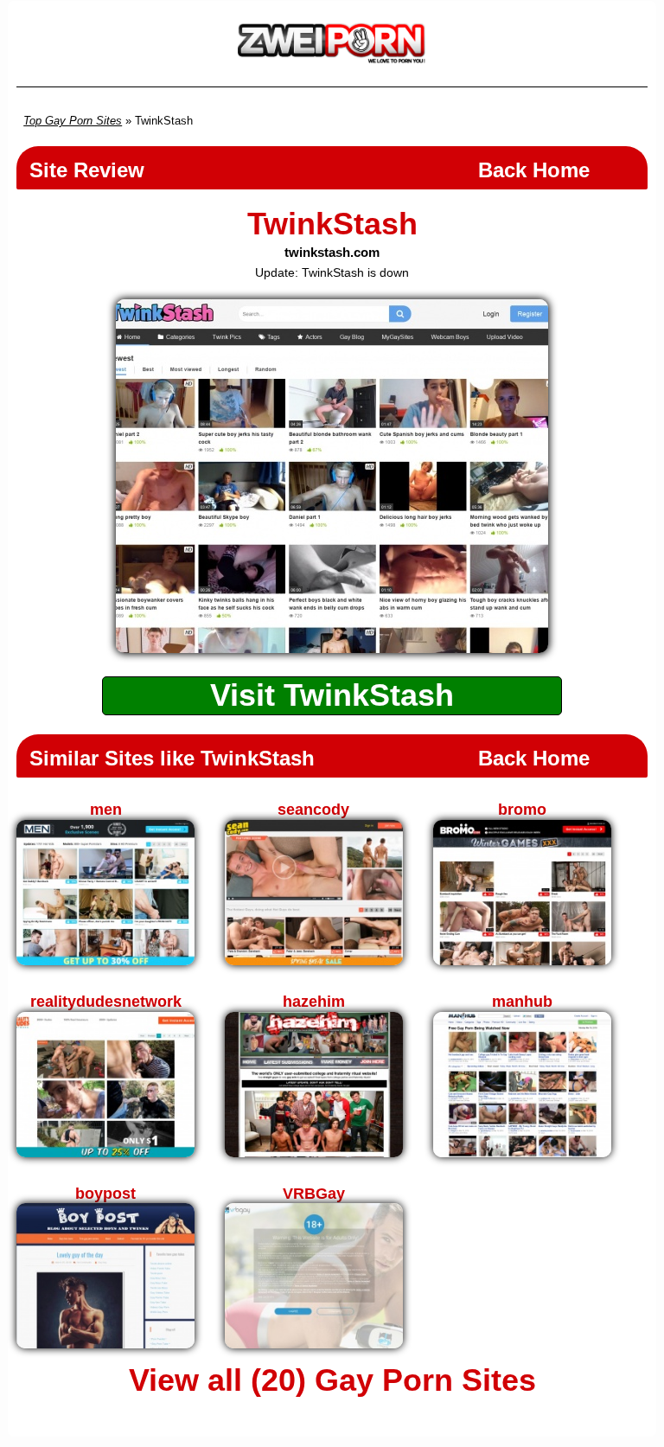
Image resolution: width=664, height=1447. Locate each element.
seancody (313, 809)
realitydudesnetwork (106, 1001)
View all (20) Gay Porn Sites (332, 1380)
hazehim (314, 1001)
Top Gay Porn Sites (72, 120)
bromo (522, 809)
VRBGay (314, 1193)
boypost (105, 1193)
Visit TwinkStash (332, 695)
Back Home (534, 170)
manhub (522, 1001)
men (106, 809)
